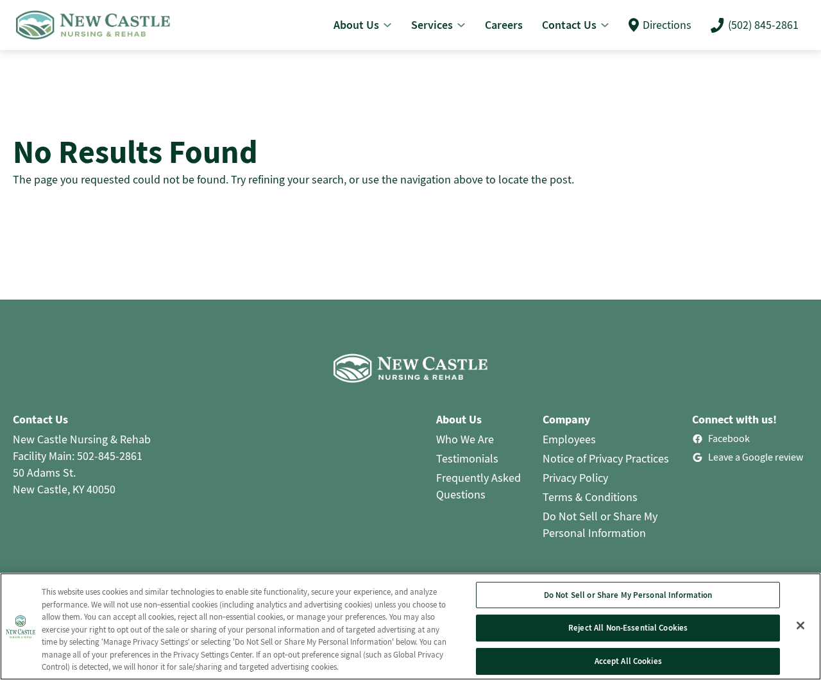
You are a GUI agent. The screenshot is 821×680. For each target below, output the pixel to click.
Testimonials (467, 458)
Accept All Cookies (628, 661)
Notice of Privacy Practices (606, 458)
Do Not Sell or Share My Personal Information (628, 595)
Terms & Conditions (590, 496)
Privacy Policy (575, 477)
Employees (569, 439)
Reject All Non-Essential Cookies (628, 627)
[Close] (800, 625)
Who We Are (465, 439)
